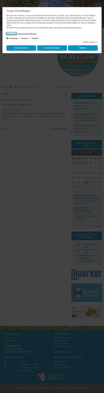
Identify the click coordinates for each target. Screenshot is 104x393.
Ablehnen (82, 48)
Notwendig (13, 38)
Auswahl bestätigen (52, 48)
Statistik (34, 38)
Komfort (24, 38)
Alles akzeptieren (21, 48)
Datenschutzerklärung (26, 34)
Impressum (11, 34)
